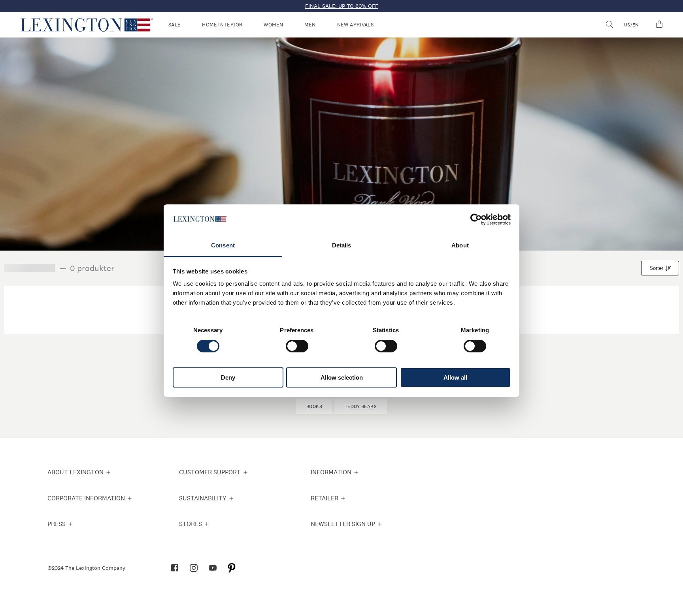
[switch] (297, 346)
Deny (228, 377)
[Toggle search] (609, 25)
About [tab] (460, 245)
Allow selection (342, 377)
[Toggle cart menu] (659, 24)
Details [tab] (341, 245)
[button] (87, 24)
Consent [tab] (223, 245)
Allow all (455, 377)
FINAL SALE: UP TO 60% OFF (341, 5)
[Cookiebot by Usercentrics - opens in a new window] (476, 219)
